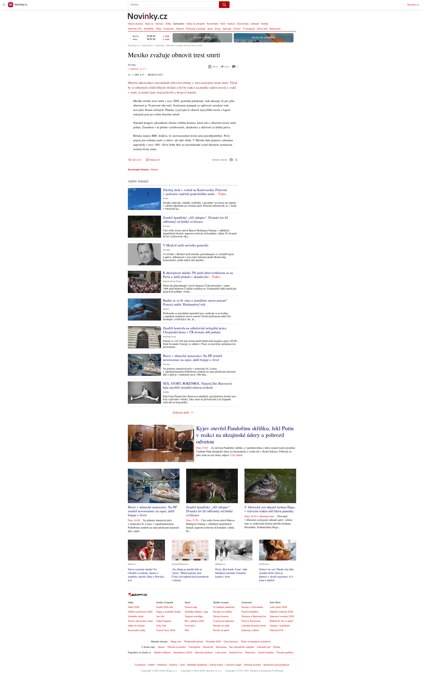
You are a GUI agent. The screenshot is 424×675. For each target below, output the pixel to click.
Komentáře (212, 23)
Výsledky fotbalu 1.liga (196, 611)
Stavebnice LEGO (182, 652)
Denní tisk (262, 28)
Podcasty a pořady (195, 28)
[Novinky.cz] (148, 17)
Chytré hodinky (266, 652)
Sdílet (227, 66)
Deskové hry (235, 652)
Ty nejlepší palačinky (224, 607)
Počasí (236, 28)
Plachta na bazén (176, 647)
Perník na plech (221, 630)
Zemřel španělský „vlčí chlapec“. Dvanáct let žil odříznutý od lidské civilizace (195, 219)
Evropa (166, 226)
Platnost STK (276, 630)
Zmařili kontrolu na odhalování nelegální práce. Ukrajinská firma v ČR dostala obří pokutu (195, 330)
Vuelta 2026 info (164, 607)
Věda (158, 28)
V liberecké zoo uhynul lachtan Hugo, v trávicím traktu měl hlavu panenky (269, 509)
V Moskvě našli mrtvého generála (185, 245)
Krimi (223, 23)
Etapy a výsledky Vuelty (168, 611)
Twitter (151, 664)
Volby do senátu (136, 625)
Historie (180, 28)
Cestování (168, 28)
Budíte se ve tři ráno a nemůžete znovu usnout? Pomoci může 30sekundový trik (195, 302)
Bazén (161, 647)
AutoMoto (149, 28)
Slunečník (208, 647)
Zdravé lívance (221, 616)
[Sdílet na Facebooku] (231, 159)
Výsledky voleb (135, 616)
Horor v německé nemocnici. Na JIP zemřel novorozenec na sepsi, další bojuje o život (192, 357)
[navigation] (4, 4)
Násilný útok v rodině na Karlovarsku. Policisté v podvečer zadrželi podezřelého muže (195, 192)
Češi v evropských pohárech (256, 641)
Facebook (140, 664)
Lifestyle (255, 23)
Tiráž (182, 664)
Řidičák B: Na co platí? (281, 621)
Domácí (159, 23)
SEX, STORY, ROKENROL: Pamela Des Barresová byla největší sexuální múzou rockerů (197, 385)
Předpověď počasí (193, 641)
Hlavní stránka (135, 23)
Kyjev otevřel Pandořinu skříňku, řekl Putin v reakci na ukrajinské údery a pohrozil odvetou (245, 434)
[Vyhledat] (224, 4)
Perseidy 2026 (213, 641)
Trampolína (194, 647)
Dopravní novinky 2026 (282, 616)
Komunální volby (136, 630)
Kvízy (218, 28)
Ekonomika (243, 23)
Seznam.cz (413, 4)
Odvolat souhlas (252, 664)
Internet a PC (135, 28)
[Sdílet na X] (236, 159)
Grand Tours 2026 (165, 630)
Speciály (227, 28)
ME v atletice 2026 (194, 621)
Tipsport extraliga (194, 616)
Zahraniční (178, 23)
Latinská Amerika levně (253, 625)
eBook (215, 66)
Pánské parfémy (284, 652)
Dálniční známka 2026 (281, 611)
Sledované (275, 28)
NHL (187, 630)
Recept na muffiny (222, 611)
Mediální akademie (197, 664)
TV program (248, 28)
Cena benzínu (231, 641)
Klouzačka (221, 647)
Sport (210, 28)
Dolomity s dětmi (250, 630)
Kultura (231, 23)
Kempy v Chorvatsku (252, 607)
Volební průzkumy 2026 (140, 611)
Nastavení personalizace (276, 664)
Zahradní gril (263, 647)
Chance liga (191, 607)
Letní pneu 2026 (278, 607)
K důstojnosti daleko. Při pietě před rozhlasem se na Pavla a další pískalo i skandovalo (198, 274)
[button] (144, 199)
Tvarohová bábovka (223, 621)
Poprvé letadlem (250, 611)
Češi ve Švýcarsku (251, 621)
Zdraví (166, 309)
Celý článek (236, 455)
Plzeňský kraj (169, 337)
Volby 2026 (133, 607)
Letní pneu (221, 652)
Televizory (250, 652)
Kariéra (173, 664)
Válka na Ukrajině (195, 23)
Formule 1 (190, 625)
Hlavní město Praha (172, 281)
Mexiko (154, 169)
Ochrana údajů (233, 664)
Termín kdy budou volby (140, 621)
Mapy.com (176, 641)
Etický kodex (216, 664)
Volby (168, 23)
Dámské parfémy (204, 652)
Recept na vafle (221, 625)
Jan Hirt (160, 616)
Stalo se (149, 23)
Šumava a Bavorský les (253, 616)
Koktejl (264, 23)
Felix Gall (161, 625)
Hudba (166, 392)
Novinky (132, 64)
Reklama (162, 664)
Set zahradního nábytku (241, 647)
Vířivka (276, 647)
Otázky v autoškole (280, 625)
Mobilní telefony (162, 652)
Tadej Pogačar (163, 621)
